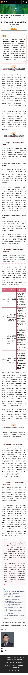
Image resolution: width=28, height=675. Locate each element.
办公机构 (9, 659)
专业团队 (19, 657)
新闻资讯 (3, 659)
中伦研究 (24, 657)
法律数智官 (19, 659)
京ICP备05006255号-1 (14, 667)
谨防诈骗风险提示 (20, 662)
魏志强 (2, 648)
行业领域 (14, 657)
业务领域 (9, 657)
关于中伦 (3, 657)
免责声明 (6, 662)
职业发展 (14, 659)
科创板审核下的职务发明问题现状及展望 (15, 622)
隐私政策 (12, 662)
